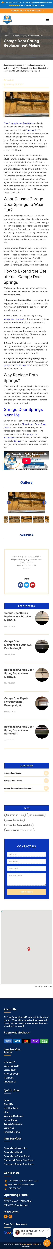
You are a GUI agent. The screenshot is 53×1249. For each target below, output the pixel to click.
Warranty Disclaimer (13, 1116)
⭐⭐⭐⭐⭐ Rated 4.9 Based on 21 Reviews (26, 5)
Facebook (26, 569)
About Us (8, 1104)
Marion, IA (8, 1077)
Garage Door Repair (25, 773)
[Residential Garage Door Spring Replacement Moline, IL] (42, 673)
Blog (6, 1112)
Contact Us (9, 1128)
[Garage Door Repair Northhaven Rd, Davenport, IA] (42, 701)
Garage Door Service (25, 781)
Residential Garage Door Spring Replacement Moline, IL (19, 673)
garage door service (14, 820)
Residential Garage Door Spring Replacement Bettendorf (19, 730)
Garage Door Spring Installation (19, 825)
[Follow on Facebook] (6, 1216)
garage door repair (36, 815)
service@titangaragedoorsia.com (39, 2)
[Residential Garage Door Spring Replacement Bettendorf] (42, 729)
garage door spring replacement (25, 788)
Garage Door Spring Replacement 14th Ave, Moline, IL (18, 616)
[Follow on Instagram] (10, 1216)
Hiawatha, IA (10, 1081)
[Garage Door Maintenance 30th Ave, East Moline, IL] (42, 644)
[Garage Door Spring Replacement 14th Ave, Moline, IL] (42, 616)
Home (6, 36)
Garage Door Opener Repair (17, 1156)
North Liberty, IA (11, 1073)
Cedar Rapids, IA (11, 1066)
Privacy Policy (10, 1120)
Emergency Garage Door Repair (19, 1164)
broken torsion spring (15, 815)
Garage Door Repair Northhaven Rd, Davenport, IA (16, 702)
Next (44, 502)
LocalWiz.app (47, 986)
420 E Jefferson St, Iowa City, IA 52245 (23, 1181)
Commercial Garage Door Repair (19, 1160)
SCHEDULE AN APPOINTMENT (26, 11)
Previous (8, 502)
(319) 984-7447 (14, 1188)
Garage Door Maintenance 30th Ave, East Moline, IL (18, 645)
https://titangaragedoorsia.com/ (26, 560)
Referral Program (12, 1131)
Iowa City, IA (10, 1062)
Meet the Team (11, 1108)
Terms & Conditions (13, 1124)
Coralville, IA (10, 1070)
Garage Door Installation (15, 1148)
